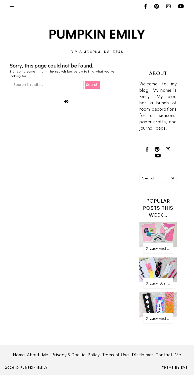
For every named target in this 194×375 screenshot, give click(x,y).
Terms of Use (115, 354)
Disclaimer (142, 354)
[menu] (12, 6)
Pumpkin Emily (34, 367)
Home (19, 354)
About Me (37, 354)
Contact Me (168, 354)
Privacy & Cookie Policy (76, 354)
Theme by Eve (175, 367)
